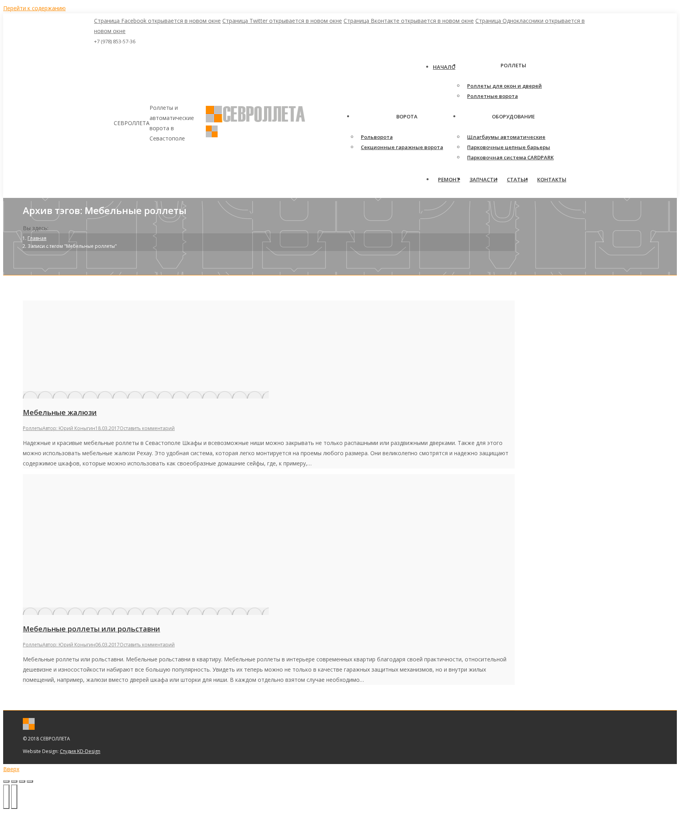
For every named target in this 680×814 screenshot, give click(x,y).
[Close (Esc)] (6, 781)
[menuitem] (444, 67)
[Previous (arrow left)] (6, 796)
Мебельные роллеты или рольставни (91, 628)
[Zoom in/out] (30, 781)
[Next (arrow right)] (14, 796)
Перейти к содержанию (34, 8)
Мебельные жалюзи (60, 412)
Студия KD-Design (80, 751)
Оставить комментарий (147, 428)
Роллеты (32, 428)
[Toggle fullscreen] (22, 781)
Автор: (68, 428)
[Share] (14, 781)
